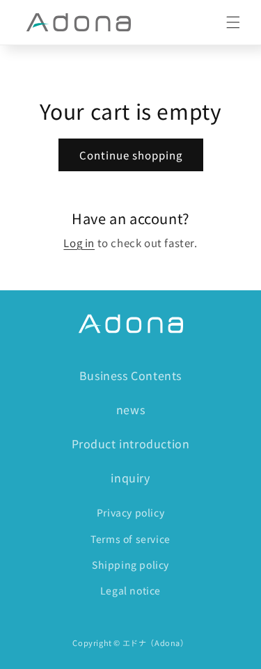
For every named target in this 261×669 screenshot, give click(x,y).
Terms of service (130, 539)
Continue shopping (130, 155)
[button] (233, 22)
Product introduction (131, 443)
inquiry (130, 477)
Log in (79, 242)
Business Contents (130, 375)
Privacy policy (130, 512)
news (130, 409)
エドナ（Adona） (155, 642)
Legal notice (130, 590)
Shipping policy (130, 565)
